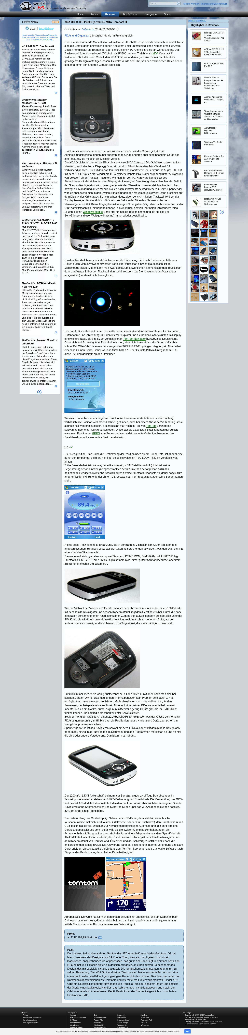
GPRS (96, 433)
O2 (100, 937)
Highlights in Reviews (205, 25)
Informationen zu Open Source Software (201, 1024)
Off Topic (73, 1020)
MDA (155, 53)
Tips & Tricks (130, 14)
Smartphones (75, 1023)
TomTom (151, 425)
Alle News (39, 392)
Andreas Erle (88, 29)
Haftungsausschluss (30, 1023)
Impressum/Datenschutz (214, 3)
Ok (187, 1031)
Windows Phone (100, 1028)
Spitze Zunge (122, 1023)
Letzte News (30, 22)
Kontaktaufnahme (30, 1020)
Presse (25, 1015)
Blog (32, 28)
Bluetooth (121, 1015)
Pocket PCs (98, 1020)
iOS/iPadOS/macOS (78, 1017)
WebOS (144, 1023)
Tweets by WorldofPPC (197, 20)
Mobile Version (191, 3)
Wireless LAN (122, 1028)
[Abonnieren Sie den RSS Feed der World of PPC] (55, 23)
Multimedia (121, 1017)
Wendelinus (74, 1025)
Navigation (145, 1017)
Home (80, 14)
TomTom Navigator (134, 338)
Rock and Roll (146, 1020)
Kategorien (151, 14)
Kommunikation (100, 1017)
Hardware (144, 1015)
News (94, 14)
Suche (167, 14)
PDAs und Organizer (76, 35)
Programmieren (123, 1020)
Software (97, 1023)
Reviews (110, 14)
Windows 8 (145, 1025)
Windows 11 (122, 1025)
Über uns (25, 1013)
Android (73, 1015)
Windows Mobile (93, 211)
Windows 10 (98, 1025)
